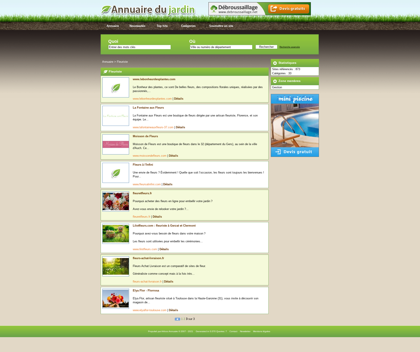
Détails (178, 98)
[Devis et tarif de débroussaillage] (259, 14)
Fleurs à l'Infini (143, 164)
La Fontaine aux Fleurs (148, 107)
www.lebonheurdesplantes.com (154, 79)
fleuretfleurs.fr (142, 193)
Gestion (277, 87)
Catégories (188, 26)
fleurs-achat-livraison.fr (148, 258)
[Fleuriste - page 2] (178, 319)
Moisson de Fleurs (145, 136)
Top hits (162, 26)
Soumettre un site (221, 26)
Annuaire (113, 26)
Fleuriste (122, 61)
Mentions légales (261, 331)
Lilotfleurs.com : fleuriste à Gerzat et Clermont (164, 225)
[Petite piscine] (295, 156)
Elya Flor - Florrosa (146, 290)
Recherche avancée (290, 47)
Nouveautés (137, 26)
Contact (233, 331)
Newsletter (245, 331)
